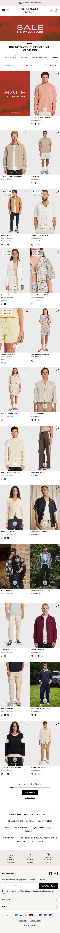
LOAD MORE (30, 792)
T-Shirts (55, 57)
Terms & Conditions (35, 921)
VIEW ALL (30, 797)
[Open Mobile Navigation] (4, 10)
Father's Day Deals (39, 57)
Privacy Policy (24, 891)
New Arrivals (9, 57)
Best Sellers (23, 57)
